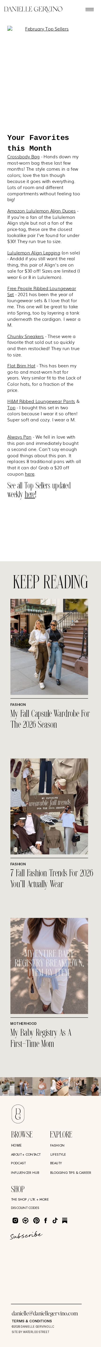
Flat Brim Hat (21, 365)
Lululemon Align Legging (33, 252)
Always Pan (19, 436)
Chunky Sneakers (25, 336)
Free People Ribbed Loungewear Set (41, 291)
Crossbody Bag (23, 156)
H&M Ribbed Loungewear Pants (41, 401)
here (29, 473)
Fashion (18, 704)
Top (11, 407)
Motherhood (23, 1023)
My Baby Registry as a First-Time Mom (40, 1038)
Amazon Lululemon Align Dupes (41, 210)
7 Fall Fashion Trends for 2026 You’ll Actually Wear (51, 879)
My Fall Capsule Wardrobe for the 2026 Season (50, 719)
